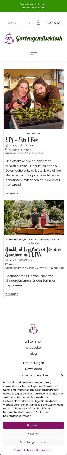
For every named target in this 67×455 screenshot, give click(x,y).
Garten (30, 153)
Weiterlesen (11, 193)
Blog (33, 354)
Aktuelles (14, 149)
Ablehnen (33, 433)
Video (40, 153)
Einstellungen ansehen (33, 442)
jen (10, 145)
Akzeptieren (33, 425)
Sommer (42, 267)
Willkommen (33, 342)
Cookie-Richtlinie (24, 450)
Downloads (33, 369)
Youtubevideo (57, 267)
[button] (62, 375)
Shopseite (33, 348)
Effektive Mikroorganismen (18, 151)
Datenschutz (44, 450)
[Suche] (29, 23)
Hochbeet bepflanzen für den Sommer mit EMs (33, 251)
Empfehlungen (33, 363)
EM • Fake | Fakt (22, 139)
